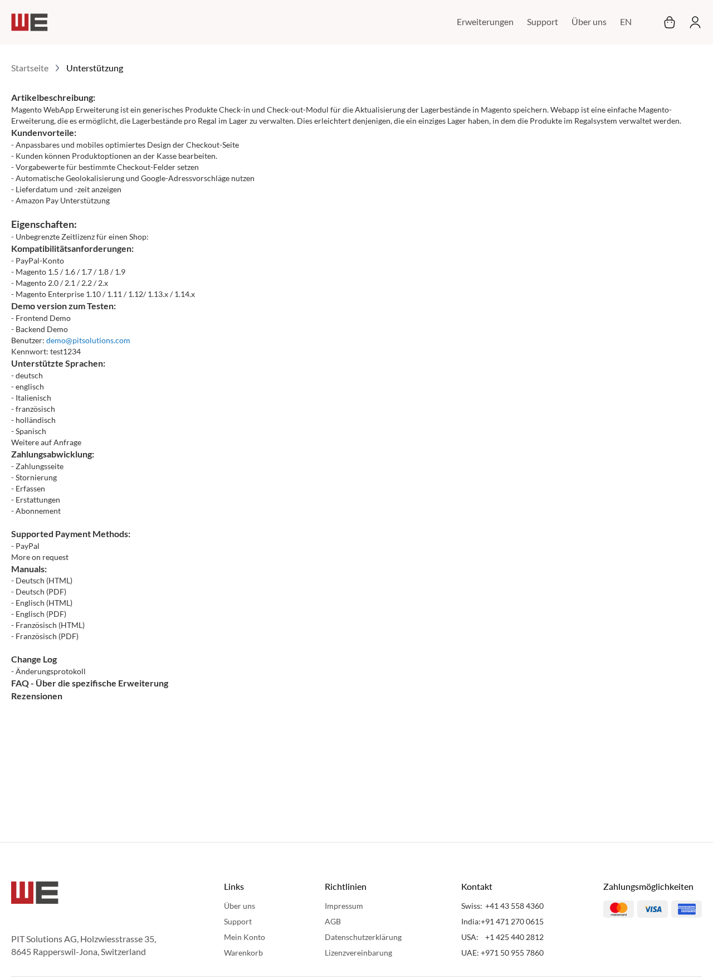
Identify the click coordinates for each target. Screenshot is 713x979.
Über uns (589, 21)
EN (626, 21)
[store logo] (29, 22)
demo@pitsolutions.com (88, 340)
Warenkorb (243, 952)
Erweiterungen (485, 21)
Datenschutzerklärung (363, 937)
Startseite (29, 67)
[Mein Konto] (692, 22)
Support (542, 21)
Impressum (344, 905)
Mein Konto (244, 937)
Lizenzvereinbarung (358, 952)
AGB (333, 921)
